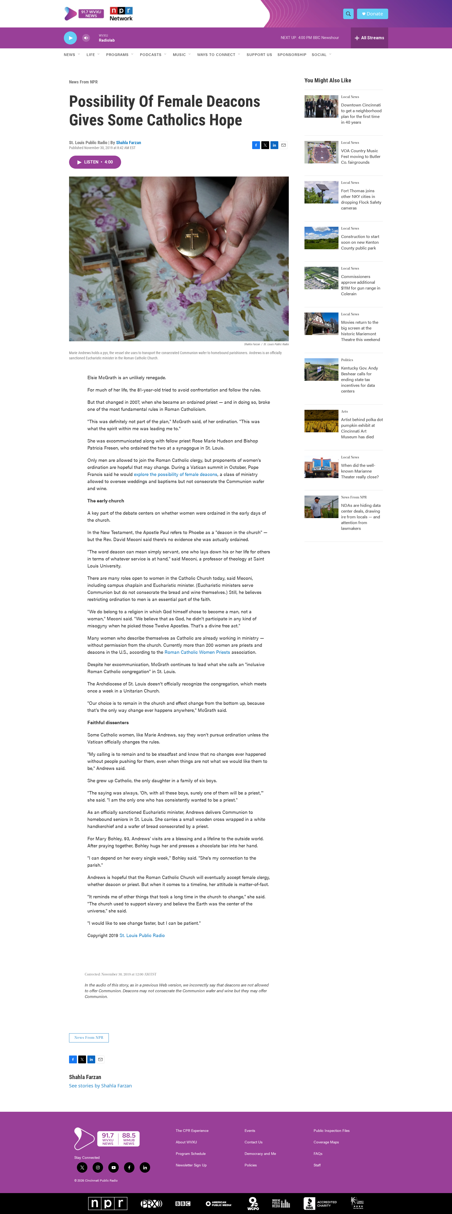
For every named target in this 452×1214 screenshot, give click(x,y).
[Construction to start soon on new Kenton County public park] (321, 238)
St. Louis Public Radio (142, 935)
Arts (344, 412)
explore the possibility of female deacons (175, 474)
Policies (251, 1165)
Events (250, 1130)
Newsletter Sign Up (191, 1165)
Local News (350, 97)
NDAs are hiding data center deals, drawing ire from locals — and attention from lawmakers (361, 516)
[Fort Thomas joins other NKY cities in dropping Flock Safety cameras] (321, 192)
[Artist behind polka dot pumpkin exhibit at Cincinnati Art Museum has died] (321, 421)
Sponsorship (292, 54)
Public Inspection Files (332, 1130)
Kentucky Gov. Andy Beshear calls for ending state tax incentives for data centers (359, 379)
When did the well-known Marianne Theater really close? (360, 471)
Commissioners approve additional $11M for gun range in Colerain (360, 285)
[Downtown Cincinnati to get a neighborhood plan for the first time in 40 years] (321, 106)
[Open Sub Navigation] (79, 54)
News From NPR (83, 81)
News (69, 54)
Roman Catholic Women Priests (197, 652)
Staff (317, 1165)
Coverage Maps (326, 1142)
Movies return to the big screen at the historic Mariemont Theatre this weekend (360, 330)
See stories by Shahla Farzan (100, 1085)
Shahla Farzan (128, 142)
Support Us (259, 54)
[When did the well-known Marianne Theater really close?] (321, 467)
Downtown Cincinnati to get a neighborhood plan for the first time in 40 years (361, 113)
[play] (70, 38)
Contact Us (254, 1142)
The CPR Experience (192, 1130)
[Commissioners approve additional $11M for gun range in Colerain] (321, 278)
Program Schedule (191, 1153)
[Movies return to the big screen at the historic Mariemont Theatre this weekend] (321, 324)
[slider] (94, 38)
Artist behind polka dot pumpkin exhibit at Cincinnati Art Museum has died (362, 428)
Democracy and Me (260, 1153)
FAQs (318, 1153)
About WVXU (186, 1142)
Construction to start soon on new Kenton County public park (360, 242)
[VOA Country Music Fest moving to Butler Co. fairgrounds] (321, 152)
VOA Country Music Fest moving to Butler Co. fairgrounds (361, 156)
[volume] (86, 38)
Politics (347, 360)
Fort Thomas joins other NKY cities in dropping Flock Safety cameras (361, 199)
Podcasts (151, 54)
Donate (375, 13)
